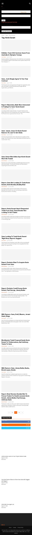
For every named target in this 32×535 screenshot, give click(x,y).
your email (4, 29)
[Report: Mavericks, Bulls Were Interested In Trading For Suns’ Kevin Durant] (16, 97)
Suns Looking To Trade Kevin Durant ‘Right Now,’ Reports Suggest (13, 237)
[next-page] (22, 412)
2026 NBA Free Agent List (7, 504)
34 (12, 412)
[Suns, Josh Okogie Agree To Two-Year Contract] (16, 71)
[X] (4, 525)
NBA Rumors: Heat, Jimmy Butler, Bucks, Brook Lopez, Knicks (15, 369)
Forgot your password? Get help (9, 22)
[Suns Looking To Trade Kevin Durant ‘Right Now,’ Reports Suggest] (16, 229)
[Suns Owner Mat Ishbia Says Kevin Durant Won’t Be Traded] (16, 149)
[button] (2, 4)
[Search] (30, 4)
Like (28, 421)
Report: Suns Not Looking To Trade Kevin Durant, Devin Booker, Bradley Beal (15, 184)
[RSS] (2, 525)
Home (2, 35)
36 (19, 412)
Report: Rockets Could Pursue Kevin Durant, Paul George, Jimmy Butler (14, 289)
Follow (27, 424)
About (10, 527)
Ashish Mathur (4, 108)
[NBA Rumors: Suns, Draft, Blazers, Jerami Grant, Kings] (16, 306)
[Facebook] (1, 525)
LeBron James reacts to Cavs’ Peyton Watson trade (13, 456)
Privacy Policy (20, 527)
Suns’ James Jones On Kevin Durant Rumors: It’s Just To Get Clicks (14, 132)
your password (5, 18)
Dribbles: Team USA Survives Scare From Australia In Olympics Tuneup (15, 54)
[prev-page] (9, 412)
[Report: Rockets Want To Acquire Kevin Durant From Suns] (16, 255)
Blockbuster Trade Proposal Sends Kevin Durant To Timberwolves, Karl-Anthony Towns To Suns (15, 342)
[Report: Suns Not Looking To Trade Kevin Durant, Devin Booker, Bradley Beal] (16, 175)
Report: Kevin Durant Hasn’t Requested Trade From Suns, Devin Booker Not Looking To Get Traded (15, 210)
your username (5, 13)
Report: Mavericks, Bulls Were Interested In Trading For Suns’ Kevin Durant (15, 106)
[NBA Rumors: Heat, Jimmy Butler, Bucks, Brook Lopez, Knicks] (16, 360)
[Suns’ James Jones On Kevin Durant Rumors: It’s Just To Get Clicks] (16, 123)
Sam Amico (3, 57)
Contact (14, 527)
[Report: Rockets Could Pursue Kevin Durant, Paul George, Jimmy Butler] (16, 280)
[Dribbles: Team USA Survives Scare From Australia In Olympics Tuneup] (16, 45)
